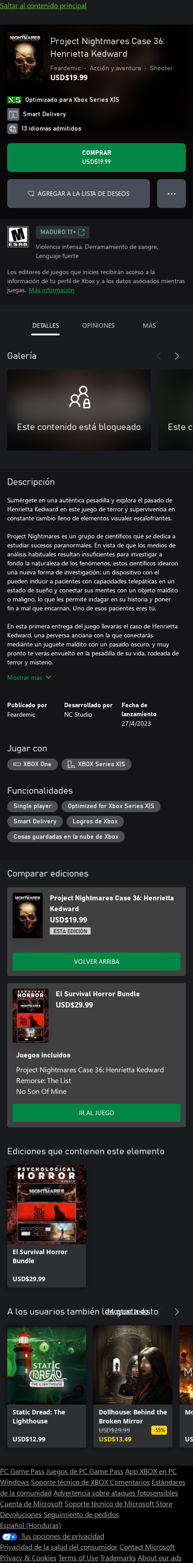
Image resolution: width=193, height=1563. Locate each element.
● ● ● (171, 193)
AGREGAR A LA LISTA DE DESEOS (83, 193)
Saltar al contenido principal (43, 5)
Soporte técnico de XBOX (70, 1481)
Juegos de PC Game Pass (84, 1471)
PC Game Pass (22, 1471)
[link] (46, 1226)
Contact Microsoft (147, 1546)
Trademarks (118, 1557)
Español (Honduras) (30, 1525)
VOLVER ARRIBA (96, 961)
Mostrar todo (127, 1310)
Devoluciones (21, 1514)
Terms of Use (78, 1557)
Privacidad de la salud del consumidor (59, 1546)
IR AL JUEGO (96, 1112)
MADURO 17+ (58, 232)
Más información (52, 289)
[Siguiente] (177, 356)
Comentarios (130, 1481)
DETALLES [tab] (45, 325)
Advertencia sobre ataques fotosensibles (115, 1492)
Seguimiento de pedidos (81, 1514)
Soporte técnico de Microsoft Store (118, 1503)
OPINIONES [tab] (98, 325)
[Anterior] (159, 356)
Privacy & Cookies (28, 1557)
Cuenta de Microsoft (31, 1503)
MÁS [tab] (149, 325)
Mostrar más (24, 677)
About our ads (160, 1557)
